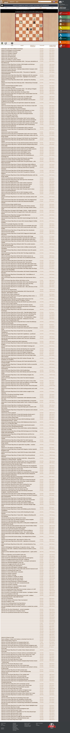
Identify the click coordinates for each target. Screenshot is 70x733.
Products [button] (12, 1)
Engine (17, 7)
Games (52, 7)
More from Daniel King (52, 46)
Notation (29, 7)
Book (6, 7)
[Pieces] (12, 43)
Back (17, 1)
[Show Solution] (2, 43)
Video (41, 7)
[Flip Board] (6, 43)
